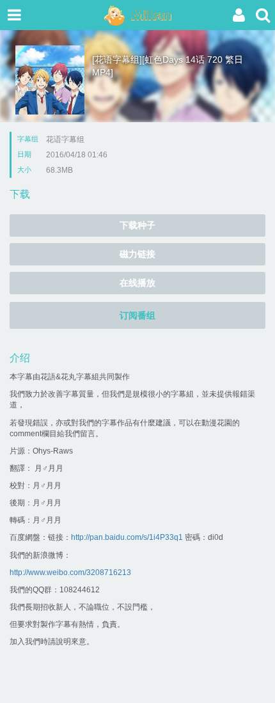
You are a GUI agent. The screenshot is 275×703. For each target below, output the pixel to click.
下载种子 (137, 225)
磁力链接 (137, 254)
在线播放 (137, 283)
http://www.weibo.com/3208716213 (70, 572)
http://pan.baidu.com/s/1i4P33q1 (127, 537)
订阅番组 (137, 315)
